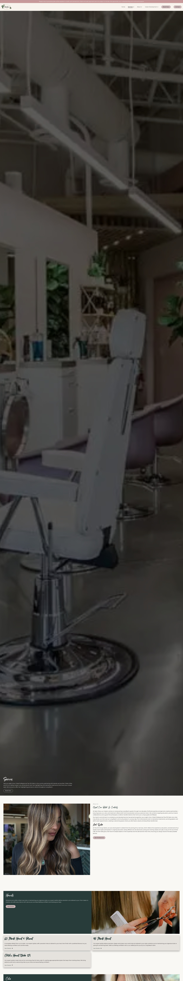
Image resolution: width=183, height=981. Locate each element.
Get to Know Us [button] (99, 837)
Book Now (166, 7)
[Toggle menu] (133, 6)
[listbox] (140, 7)
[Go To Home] (6, 7)
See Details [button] (10, 906)
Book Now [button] (8, 790)
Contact (177, 7)
